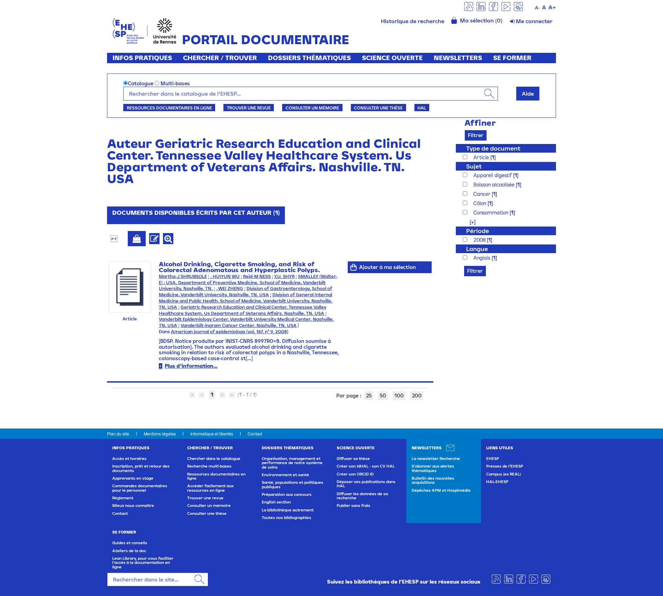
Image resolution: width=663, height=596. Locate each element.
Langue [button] (477, 249)
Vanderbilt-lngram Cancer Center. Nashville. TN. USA (239, 325)
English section (276, 502)
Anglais (482, 258)
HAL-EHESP (497, 482)
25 (369, 395)
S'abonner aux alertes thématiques (433, 468)
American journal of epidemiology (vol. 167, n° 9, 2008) (229, 331)
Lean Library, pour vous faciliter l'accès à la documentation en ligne (142, 562)
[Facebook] (493, 6)
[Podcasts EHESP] (518, 6)
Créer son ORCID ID (355, 474)
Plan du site (118, 433)
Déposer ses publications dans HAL (366, 484)
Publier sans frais (353, 505)
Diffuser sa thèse (353, 458)
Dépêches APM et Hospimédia (441, 490)
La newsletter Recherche (436, 458)
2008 (480, 240)
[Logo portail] (144, 30)
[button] (469, 222)
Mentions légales (160, 433)
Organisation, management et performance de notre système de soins (292, 462)
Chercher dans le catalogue (213, 458)
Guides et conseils (129, 543)
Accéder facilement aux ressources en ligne (210, 488)
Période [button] (477, 231)
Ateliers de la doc (129, 551)
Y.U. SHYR (284, 276)
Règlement (122, 498)
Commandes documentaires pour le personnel (139, 488)
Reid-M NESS (257, 276)
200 (417, 395)
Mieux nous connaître (133, 505)
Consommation (491, 212)
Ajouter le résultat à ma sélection (137, 238)
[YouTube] (505, 6)
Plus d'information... (191, 366)
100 (399, 395)
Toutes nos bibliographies (286, 518)
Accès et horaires (129, 458)
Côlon (480, 203)
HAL (421, 107)
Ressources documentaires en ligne (169, 107)
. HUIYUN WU (225, 276)
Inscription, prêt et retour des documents (141, 468)
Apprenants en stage (132, 478)
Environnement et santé (285, 475)
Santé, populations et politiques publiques (292, 484)
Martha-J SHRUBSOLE (183, 276)
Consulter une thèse (378, 107)
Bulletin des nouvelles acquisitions (433, 480)
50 (383, 395)
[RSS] (468, 6)
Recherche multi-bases (209, 466)
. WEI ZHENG (229, 288)
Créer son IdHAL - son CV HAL (366, 466)
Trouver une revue (249, 107)
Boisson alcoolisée (494, 185)
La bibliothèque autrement (288, 510)
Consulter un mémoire (312, 107)
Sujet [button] (474, 166)
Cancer (482, 194)
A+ (552, 7)
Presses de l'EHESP (504, 466)
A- (537, 7)
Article (481, 157)
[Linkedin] (481, 6)
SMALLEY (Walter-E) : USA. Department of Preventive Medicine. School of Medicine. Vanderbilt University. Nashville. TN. (248, 282)
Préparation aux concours (286, 494)
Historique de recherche (412, 21)
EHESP (492, 458)
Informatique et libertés (211, 433)
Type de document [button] (493, 148)
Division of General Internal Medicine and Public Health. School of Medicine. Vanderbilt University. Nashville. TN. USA (246, 301)
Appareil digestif (493, 175)
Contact (255, 433)
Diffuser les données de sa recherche (362, 496)
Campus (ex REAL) (503, 474)
